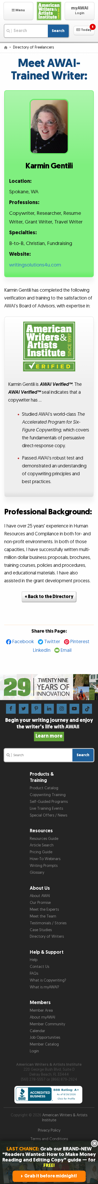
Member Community (47, 1024)
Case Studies (41, 929)
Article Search (42, 845)
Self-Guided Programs (49, 801)
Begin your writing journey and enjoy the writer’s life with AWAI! (49, 728)
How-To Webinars (45, 858)
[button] (18, 11)
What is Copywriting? (48, 980)
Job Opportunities (45, 1037)
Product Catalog (44, 788)
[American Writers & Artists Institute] (49, 11)
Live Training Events (46, 808)
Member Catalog (44, 1044)
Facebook (23, 641)
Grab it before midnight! (50, 1176)
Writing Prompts (43, 865)
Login (34, 1051)
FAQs (34, 973)
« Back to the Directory (49, 597)
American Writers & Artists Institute (65, 1118)
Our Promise (40, 902)
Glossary (37, 872)
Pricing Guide (41, 852)
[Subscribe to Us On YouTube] (74, 708)
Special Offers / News (48, 815)
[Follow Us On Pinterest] (36, 708)
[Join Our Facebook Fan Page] (11, 708)
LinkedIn (41, 650)
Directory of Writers (47, 936)
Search (58, 30)
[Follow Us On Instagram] (61, 708)
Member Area (41, 1010)
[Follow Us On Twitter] (23, 708)
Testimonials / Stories (48, 923)
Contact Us (39, 966)
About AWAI (40, 895)
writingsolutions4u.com (35, 265)
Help (33, 959)
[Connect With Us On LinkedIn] (49, 708)
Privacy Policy (49, 1130)
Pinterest (79, 641)
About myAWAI (42, 1017)
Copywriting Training (48, 794)
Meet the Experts (44, 909)
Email (66, 650)
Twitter (52, 641)
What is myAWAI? (44, 987)
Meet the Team (43, 916)
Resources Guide (44, 838)
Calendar (37, 1030)
